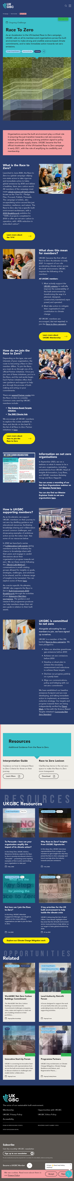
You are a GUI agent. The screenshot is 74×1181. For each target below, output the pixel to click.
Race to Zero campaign (56, 324)
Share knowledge (25, 966)
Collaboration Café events (16, 546)
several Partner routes (21, 395)
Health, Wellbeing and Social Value (50, 969)
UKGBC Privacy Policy (12, 1114)
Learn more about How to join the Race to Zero (14, 438)
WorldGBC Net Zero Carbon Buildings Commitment (18, 997)
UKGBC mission (51, 286)
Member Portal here (51, 488)
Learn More (10, 776)
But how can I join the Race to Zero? (18, 908)
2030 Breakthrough (11, 213)
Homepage (5, 13)
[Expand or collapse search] (66, 6)
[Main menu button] (70, 6)
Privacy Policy (14, 1175)
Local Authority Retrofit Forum (52, 997)
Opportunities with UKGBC (50, 1110)
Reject (65, 1174)
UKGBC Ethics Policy (47, 1114)
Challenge (37, 51)
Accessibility (8, 1119)
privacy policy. (49, 1157)
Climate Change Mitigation (13, 51)
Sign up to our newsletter (16, 1153)
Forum (62, 969)
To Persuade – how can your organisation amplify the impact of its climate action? (18, 844)
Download (46, 776)
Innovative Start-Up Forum (17, 1059)
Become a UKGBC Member (14, 1165)
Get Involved (14, 13)
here (15, 429)
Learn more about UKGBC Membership (52, 336)
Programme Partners (51, 1059)
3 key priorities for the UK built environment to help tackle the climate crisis (53, 910)
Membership (8, 1110)
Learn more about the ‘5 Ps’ (14, 236)
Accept (52, 1174)
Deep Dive (23, 811)
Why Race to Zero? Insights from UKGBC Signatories (54, 843)
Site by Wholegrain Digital (11, 1129)
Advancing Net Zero (27, 51)
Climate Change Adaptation (48, 1029)
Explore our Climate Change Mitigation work (26, 940)
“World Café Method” (15, 564)
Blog (22, 877)
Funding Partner (61, 1032)
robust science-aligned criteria (21, 191)
